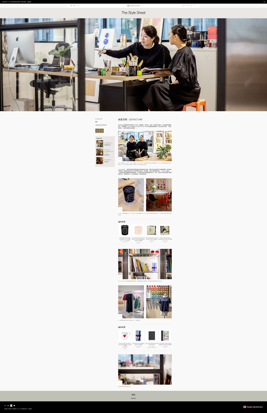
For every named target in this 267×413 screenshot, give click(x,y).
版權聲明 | (14, 408)
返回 (265, 399)
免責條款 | (6, 408)
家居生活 (133, 398)
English (183, 5)
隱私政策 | (10, 408)
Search (78, 6)
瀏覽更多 (29, 1)
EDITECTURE (121, 125)
